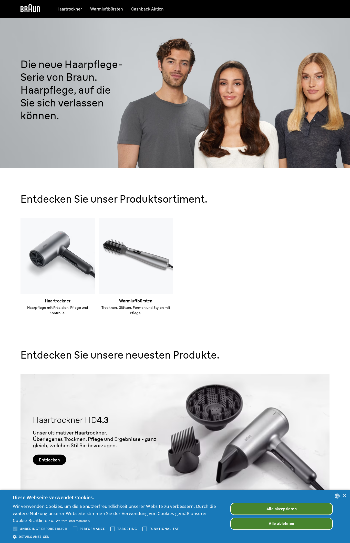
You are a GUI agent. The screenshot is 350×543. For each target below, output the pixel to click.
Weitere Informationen (73, 521)
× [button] (344, 496)
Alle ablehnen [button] (281, 523)
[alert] (175, 516)
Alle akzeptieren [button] (281, 508)
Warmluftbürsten (106, 9)
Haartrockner (69, 9)
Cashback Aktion (147, 9)
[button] (117, 536)
